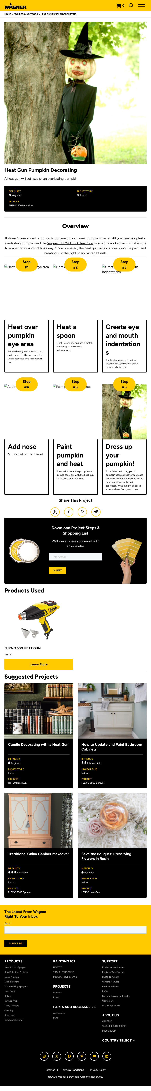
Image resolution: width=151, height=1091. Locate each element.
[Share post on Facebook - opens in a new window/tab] (68, 512)
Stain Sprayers (11, 981)
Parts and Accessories (74, 1007)
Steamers (9, 1015)
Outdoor (32, 14)
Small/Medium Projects (16, 972)
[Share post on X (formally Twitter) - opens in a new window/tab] (55, 512)
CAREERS (107, 1021)
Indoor (56, 997)
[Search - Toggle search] (131, 5)
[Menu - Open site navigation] (141, 5)
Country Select (117, 1040)
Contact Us (108, 1001)
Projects (19, 14)
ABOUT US (110, 1015)
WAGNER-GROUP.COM (114, 1026)
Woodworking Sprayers (16, 986)
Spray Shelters (11, 1005)
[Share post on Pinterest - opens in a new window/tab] (82, 512)
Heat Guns (9, 991)
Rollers (7, 996)
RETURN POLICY (110, 977)
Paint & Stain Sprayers (15, 967)
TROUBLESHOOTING (63, 972)
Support (109, 961)
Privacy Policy (98, 1070)
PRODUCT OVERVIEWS (65, 977)
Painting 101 (64, 961)
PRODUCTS (13, 961)
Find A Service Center (113, 967)
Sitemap (50, 1070)
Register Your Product (113, 972)
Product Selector (110, 986)
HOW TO (57, 967)
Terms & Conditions (72, 1070)
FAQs (105, 991)
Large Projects (11, 977)
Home (7, 14)
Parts (55, 1018)
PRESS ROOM (109, 1031)
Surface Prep (10, 1001)
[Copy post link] (96, 512)
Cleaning (8, 1010)
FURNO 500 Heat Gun (21, 205)
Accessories (59, 1013)
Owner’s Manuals (110, 981)
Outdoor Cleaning (13, 1020)
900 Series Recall (111, 1005)
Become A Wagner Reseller (116, 996)
